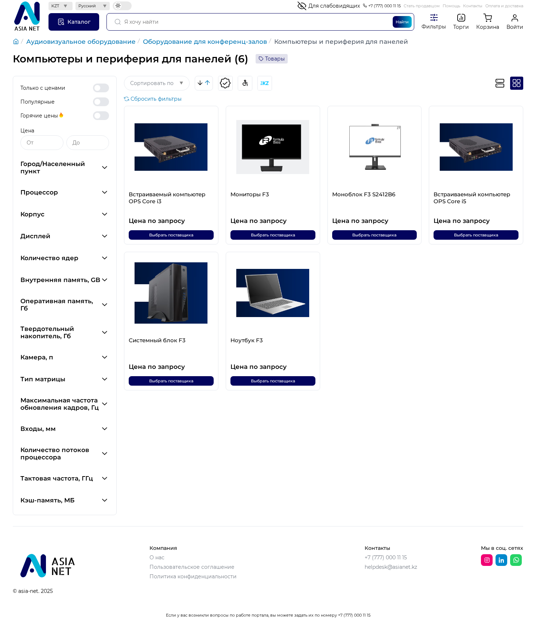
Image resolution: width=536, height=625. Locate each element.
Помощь (451, 5)
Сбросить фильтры (156, 99)
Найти (402, 21)
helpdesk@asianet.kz (391, 567)
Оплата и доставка (504, 5)
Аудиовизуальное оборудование (81, 41)
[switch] (101, 88)
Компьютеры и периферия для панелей (341, 41)
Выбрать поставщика (171, 235)
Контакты (472, 5)
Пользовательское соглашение (191, 567)
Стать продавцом (422, 5)
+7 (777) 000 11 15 (384, 5)
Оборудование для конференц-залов (205, 41)
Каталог (78, 21)
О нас (156, 557)
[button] (64, 167)
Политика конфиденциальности (193, 576)
